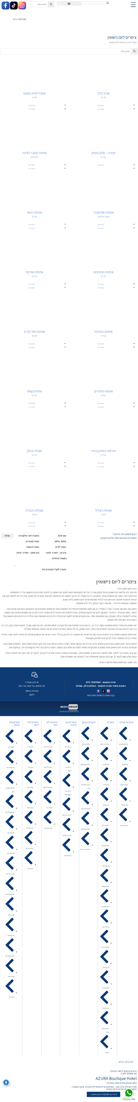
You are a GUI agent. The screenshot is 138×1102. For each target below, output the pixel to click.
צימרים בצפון (89, 722)
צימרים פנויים (126, 722)
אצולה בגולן (34, 450)
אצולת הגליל (103, 510)
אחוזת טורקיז (34, 272)
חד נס (103, 97)
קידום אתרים (64, 711)
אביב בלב (103, 93)
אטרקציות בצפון (14, 723)
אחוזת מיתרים (103, 391)
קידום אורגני (74, 711)
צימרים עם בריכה (71, 723)
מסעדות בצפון (126, 1061)
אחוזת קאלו (34, 391)
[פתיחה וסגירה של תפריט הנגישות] (6, 1082)
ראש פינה (34, 156)
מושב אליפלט (103, 216)
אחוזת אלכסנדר (103, 212)
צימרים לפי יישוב (33, 723)
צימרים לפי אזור (52, 723)
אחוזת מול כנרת (34, 331)
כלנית (34, 97)
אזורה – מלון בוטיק (103, 152)
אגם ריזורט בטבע (34, 93)
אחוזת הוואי (34, 212)
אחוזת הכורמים (103, 272)
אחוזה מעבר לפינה (34, 152)
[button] (69, 3)
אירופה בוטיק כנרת (103, 450)
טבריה (103, 156)
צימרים (110, 722)
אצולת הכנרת (34, 510)
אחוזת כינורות (103, 331)
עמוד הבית (132, 42)
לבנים (34, 335)
